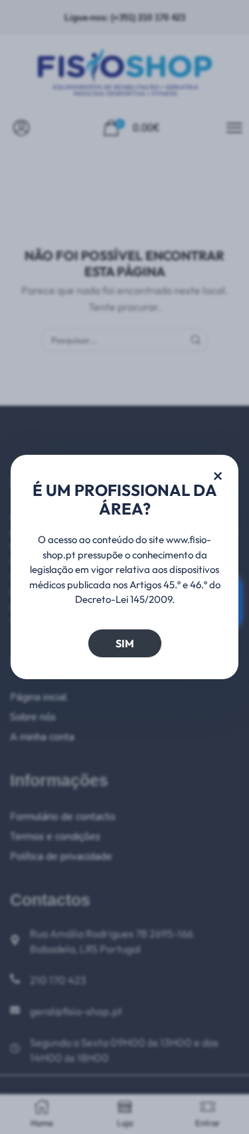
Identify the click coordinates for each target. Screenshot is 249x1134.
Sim (125, 643)
